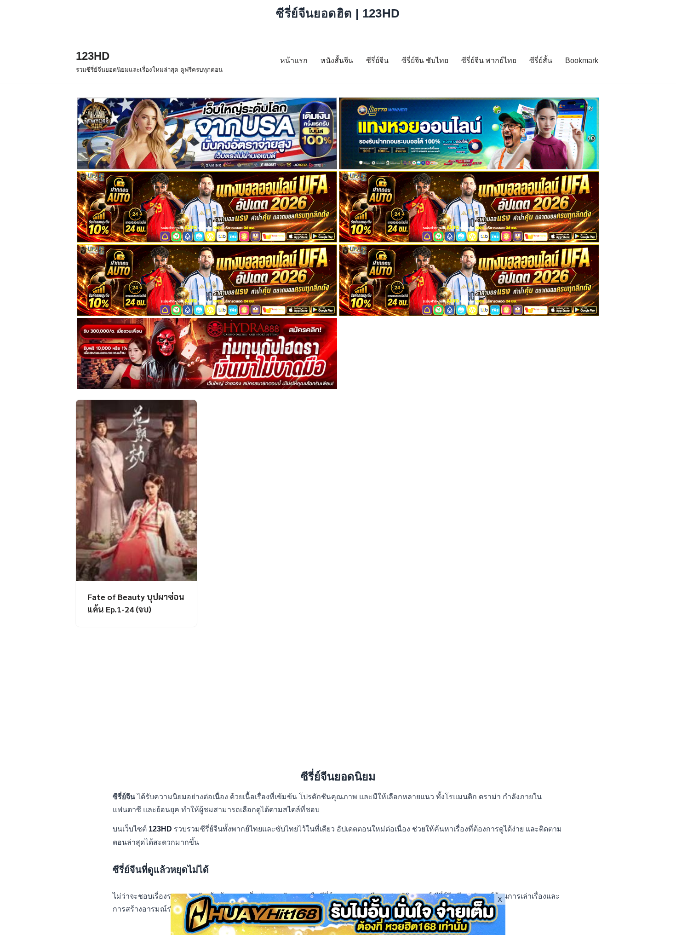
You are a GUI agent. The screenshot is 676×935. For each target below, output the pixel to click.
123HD (161, 829)
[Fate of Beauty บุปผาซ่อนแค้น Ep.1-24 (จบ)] (136, 490)
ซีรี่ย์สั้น (540, 60)
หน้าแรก (294, 60)
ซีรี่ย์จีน (377, 60)
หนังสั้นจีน (337, 60)
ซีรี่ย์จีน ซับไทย (424, 60)
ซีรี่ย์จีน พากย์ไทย (488, 60)
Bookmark (581, 60)
